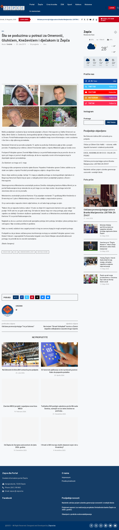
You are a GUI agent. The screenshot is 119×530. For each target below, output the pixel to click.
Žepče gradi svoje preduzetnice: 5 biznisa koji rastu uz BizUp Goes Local (108, 278)
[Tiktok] (93, 19)
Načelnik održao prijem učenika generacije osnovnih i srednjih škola (59, 19)
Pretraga (87, 119)
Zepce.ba (51, 526)
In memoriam (35, 11)
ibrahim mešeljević (27, 252)
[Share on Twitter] (27, 297)
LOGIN (112, 8)
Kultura (78, 4)
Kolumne (88, 4)
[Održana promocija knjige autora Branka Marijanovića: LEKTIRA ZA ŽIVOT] (100, 195)
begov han (6, 252)
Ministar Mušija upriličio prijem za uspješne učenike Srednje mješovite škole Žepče (108, 229)
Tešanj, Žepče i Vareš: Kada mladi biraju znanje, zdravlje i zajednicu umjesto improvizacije (108, 262)
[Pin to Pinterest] (32, 297)
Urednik (9, 44)
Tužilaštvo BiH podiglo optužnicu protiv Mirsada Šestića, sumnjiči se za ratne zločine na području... (59, 408)
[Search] (118, 8)
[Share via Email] (48, 297)
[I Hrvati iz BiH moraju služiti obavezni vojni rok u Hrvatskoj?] (59, 429)
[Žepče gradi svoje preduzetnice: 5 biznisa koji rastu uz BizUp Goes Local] (91, 279)
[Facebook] (82, 19)
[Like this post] (16, 297)
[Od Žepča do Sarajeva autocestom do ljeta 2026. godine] (20, 429)
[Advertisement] (40, 64)
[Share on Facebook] (22, 297)
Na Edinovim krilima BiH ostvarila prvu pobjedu (20, 370)
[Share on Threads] (37, 297)
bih (15, 252)
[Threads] (96, 19)
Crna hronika (51, 4)
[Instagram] (87, 19)
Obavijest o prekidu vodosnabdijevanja (77, 514)
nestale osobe (43, 252)
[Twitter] (85, 19)
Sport (69, 4)
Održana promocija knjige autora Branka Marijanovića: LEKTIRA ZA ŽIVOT (100, 212)
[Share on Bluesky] (42, 297)
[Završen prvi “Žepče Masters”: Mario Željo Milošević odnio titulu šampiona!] (91, 246)
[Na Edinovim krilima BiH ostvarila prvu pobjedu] (20, 354)
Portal (32, 4)
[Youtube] (90, 19)
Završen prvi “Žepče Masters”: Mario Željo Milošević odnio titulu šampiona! (108, 246)
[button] (33, 19)
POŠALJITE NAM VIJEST (107, 19)
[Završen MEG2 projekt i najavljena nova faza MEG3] (20, 391)
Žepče (40, 4)
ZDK (62, 4)
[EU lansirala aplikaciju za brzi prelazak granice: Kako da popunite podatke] (59, 354)
